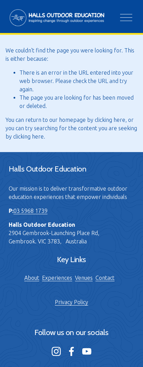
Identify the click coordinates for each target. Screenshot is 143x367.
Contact (105, 278)
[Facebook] (71, 351)
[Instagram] (56, 351)
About (31, 278)
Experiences (57, 278)
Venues (84, 278)
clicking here (110, 120)
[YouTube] (87, 351)
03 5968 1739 (31, 211)
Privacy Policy (71, 302)
